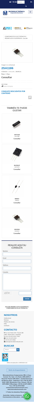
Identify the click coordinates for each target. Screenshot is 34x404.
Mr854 (17, 199)
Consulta (5, 272)
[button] (10, 2)
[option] (6, 28)
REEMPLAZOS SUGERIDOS (13, 38)
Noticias (6, 320)
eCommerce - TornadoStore (22, 395)
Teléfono (5, 265)
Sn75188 (17, 134)
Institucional (7, 318)
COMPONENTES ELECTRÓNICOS (15, 36)
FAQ (5, 323)
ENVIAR (27, 299)
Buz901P (17, 165)
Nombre (5, 251)
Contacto (6, 325)
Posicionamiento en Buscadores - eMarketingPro (16, 397)
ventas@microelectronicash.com (16, 387)
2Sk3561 (17, 229)
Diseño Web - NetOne (9, 395)
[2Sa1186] (17, 52)
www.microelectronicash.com (17, 389)
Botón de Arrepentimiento (17, 370)
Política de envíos (9, 322)
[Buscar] (26, 6)
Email (4, 258)
